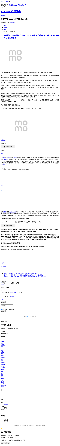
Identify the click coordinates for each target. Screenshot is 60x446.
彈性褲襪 (3, 345)
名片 (5, 29)
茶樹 (2, 375)
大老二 (2, 348)
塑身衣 (2, 382)
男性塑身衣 (3, 140)
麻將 (2, 346)
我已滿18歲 (3, 443)
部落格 (5, 27)
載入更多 (3, 302)
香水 (2, 376)
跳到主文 (3, 15)
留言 (14, 292)
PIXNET (19, 425)
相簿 (5, 25)
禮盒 (4, 164)
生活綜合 (12, 296)
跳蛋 (2, 360)
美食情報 (12, 22)
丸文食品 (15, 157)
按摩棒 (2, 359)
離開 (8, 443)
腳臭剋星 (13, 212)
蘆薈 (2, 371)
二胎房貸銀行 (4, 266)
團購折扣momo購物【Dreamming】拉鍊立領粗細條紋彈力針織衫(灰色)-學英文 (23, 275)
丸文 (9, 157)
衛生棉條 (3, 368)
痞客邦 (11, 292)
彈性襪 (2, 341)
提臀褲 (2, 387)
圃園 (2, 380)
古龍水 (2, 378)
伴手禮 (2, 352)
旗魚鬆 (6, 159)
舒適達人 (3, 369)
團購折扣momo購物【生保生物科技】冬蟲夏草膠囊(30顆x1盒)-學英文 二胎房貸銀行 (25, 276)
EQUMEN (3, 385)
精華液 (2, 373)
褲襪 (2, 343)
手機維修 (3, 364)
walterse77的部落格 (11, 11)
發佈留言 (3, 311)
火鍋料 (2, 355)
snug (2, 185)
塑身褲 (2, 383)
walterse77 (3, 284)
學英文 (2, 263)
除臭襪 (4, 212)
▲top (2, 299)
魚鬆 (2, 153)
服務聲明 (44, 425)
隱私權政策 (38, 425)
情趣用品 (3, 357)
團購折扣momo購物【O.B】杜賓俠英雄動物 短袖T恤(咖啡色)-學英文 (21, 273)
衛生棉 (2, 366)
